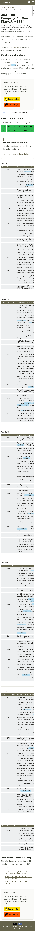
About (20, 926)
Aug (9, 130)
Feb (9, 126)
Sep (15, 130)
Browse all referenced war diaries (15, 154)
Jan (4, 126)
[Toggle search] (29, 2)
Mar (15, 126)
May (25, 126)
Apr (20, 126)
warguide (8, 2)
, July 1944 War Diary (17, 873)
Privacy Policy (27, 926)
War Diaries (10, 7)
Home (3, 7)
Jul (4, 130)
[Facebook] (20, 924)
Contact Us (17, 929)
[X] (15, 924)
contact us (17, 47)
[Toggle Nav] (33, 2)
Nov (25, 130)
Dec (31, 130)
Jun (31, 126)
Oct (20, 130)
